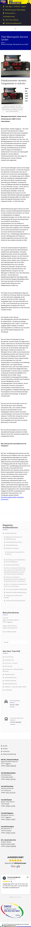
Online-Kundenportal (13, 23)
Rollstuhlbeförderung (12, 545)
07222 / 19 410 (10, 806)
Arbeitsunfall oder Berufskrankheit (15, 600)
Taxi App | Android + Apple (15, 6)
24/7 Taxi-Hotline (11, 20)
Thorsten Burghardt (13, 877)
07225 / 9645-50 (11, 766)
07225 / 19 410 (10, 819)
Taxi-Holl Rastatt (6, 799)
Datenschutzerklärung (9, 754)
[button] (15, 862)
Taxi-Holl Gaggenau (7, 813)
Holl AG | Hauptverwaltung (9, 759)
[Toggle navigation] (15, 28)
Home (3, 42)
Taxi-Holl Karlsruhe (7, 786)
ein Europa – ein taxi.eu (11, 663)
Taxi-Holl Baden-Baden (8, 773)
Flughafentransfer (10, 674)
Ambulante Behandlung (12, 565)
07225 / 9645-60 (11, 846)
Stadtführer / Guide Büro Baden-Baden (15, 687)
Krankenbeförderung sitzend (14, 542)
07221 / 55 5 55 (11, 779)
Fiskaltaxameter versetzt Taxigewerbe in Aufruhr (13, 82)
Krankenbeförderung (10, 533)
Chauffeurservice (9, 660)
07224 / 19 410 (10, 833)
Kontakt (5, 748)
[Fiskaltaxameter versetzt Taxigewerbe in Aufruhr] (15, 67)
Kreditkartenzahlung (10, 680)
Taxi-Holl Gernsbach (7, 826)
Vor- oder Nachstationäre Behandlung (16, 589)
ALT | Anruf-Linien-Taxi (8, 840)
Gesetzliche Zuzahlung (12, 548)
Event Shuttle (8, 666)
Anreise (5, 746)
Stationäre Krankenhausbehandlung (16, 592)
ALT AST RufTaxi (9, 657)
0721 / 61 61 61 (11, 792)
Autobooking (8, 690)
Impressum (6, 751)
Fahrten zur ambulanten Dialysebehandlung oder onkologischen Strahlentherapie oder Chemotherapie (15, 579)
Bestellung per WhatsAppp (15, 10)
